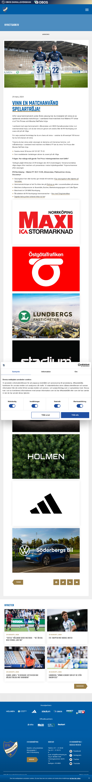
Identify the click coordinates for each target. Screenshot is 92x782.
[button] (56, 582)
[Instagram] (70, 755)
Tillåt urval (46, 415)
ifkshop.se (50, 184)
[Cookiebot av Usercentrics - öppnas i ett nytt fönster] (79, 365)
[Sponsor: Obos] (41, 3)
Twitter (76, 759)
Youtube (76, 763)
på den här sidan (75, 778)
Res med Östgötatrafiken (60, 194)
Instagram (77, 755)
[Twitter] (70, 759)
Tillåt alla (75, 415)
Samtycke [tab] (16, 372)
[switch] (35, 406)
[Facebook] (70, 751)
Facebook (77, 751)
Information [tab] (46, 372)
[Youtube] (70, 763)
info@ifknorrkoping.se (59, 754)
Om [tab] (76, 372)
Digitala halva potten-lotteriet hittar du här (29, 197)
